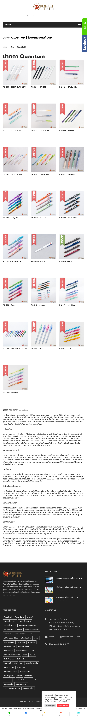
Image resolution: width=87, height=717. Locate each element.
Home (5, 47)
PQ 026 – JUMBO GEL (40, 174)
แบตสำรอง (28, 676)
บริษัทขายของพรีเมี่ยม (11, 638)
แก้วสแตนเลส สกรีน (10, 671)
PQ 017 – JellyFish (67, 305)
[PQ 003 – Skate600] (69, 212)
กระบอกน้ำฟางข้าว (25, 621)
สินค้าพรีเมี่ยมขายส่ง (10, 663)
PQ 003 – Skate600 (68, 218)
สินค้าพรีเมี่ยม (21, 659)
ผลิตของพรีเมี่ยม (9, 646)
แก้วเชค (19, 676)
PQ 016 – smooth (38, 305)
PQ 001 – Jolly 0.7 (10, 218)
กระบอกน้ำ (30, 617)
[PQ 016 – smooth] (41, 299)
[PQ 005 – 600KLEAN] (12, 256)
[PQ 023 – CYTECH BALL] (41, 125)
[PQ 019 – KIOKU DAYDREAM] (12, 81)
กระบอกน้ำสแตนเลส (10, 625)
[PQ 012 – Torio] (12, 299)
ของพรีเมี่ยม (8, 634)
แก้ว (21, 663)
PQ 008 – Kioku (38, 261)
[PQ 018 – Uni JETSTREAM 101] (12, 343)
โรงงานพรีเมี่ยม (28, 688)
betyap (11, 708)
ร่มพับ (25, 655)
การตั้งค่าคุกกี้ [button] (50, 706)
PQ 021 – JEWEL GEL (68, 87)
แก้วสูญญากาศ (9, 667)
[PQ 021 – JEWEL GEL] (69, 81)
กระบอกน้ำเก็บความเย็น (32, 630)
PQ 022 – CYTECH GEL (12, 131)
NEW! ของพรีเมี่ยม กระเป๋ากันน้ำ (67, 597)
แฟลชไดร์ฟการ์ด (19, 680)
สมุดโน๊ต (32, 655)
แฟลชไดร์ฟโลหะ (33, 680)
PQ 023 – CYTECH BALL (41, 131)
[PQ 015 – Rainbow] (12, 387)
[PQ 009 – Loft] (69, 256)
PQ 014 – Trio (65, 349)
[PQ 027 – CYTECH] (69, 169)
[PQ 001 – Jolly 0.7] (12, 212)
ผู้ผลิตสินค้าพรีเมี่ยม (24, 646)
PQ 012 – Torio (9, 305)
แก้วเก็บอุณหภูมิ (9, 676)
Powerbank (8, 617)
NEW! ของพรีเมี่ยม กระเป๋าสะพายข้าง (68, 587)
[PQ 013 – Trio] (41, 343)
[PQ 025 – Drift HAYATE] (12, 169)
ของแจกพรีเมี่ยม (20, 634)
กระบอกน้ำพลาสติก (10, 621)
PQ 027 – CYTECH (67, 174)
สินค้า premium (9, 659)
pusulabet (4, 708)
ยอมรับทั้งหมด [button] (63, 706)
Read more (18, 81)
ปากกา (26, 415)
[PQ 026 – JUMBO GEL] (41, 169)
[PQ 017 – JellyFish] (69, 299)
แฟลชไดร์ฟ (7, 680)
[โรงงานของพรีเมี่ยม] (43, 6)
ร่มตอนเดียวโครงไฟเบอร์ (12, 655)
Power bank (19, 617)
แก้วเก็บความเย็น (25, 671)
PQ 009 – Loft (65, 261)
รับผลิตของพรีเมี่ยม (22, 650)
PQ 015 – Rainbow (10, 392)
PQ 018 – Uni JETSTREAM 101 (15, 349)
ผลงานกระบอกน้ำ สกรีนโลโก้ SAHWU (69, 578)
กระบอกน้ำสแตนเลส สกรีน (27, 625)
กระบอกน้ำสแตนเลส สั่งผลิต (13, 630)
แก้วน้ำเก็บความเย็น (32, 663)
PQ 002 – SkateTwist (40, 218)
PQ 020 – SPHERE (38, 87)
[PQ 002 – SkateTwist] (41, 212)
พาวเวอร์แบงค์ (8, 650)
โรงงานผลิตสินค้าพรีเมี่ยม (12, 688)
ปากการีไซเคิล (21, 642)
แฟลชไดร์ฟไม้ (8, 684)
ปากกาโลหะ (66, 543)
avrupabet (17, 708)
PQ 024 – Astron (66, 131)
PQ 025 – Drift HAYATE (12, 174)
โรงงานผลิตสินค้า (21, 684)
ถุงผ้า (30, 634)
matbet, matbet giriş (28, 708)
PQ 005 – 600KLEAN (12, 261)
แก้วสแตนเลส (21, 667)
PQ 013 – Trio (37, 349)
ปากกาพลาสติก (54, 543)
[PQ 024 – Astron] (69, 125)
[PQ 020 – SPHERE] (41, 81)
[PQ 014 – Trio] (69, 343)
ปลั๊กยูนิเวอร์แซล (26, 638)
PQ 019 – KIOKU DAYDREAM (14, 87)
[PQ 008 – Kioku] (41, 256)
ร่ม (33, 650)
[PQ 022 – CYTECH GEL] (12, 125)
